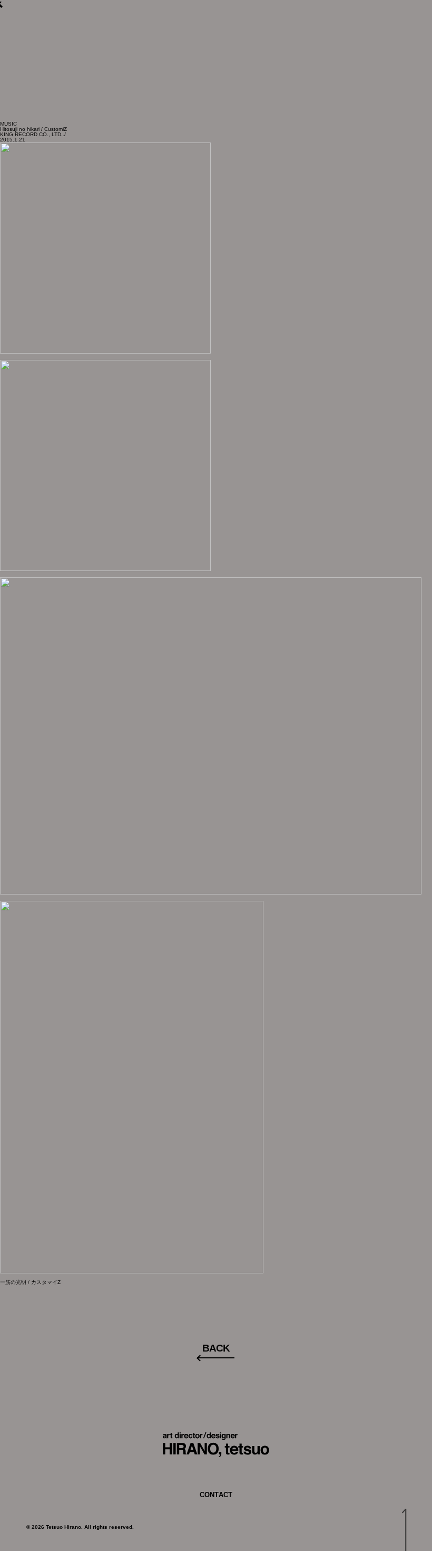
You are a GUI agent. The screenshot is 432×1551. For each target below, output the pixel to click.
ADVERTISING (165, 41)
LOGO (222, 41)
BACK (216, 1348)
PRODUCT (313, 41)
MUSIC (263, 41)
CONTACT (371, 41)
